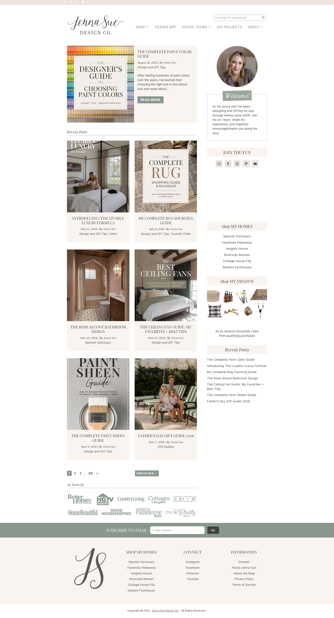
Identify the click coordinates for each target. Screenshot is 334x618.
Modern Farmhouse (237, 267)
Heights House (237, 248)
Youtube (192, 579)
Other (113, 234)
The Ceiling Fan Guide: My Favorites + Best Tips (166, 329)
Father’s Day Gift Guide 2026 (166, 435)
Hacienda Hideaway (237, 242)
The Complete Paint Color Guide (164, 54)
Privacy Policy (244, 579)
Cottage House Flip (237, 261)
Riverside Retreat (237, 255)
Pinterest (192, 573)
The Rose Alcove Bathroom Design (98, 329)
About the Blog (244, 573)
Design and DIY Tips (151, 67)
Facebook (193, 567)
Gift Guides (166, 446)
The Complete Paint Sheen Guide (98, 438)
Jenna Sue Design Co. (165, 610)
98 (91, 473)
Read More (151, 100)
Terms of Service (244, 584)
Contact (243, 562)
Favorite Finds (181, 234)
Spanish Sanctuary (98, 342)
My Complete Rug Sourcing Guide (165, 220)
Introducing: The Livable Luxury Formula (98, 220)
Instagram (193, 562)
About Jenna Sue (244, 567)
